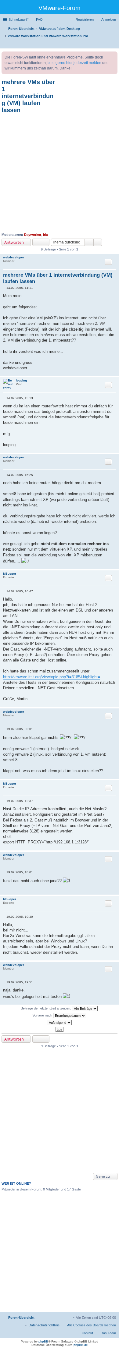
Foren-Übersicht (21, 1317)
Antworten (14, 242)
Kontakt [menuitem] (87, 1333)
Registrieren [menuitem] (85, 19)
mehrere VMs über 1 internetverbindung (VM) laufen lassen (28, 96)
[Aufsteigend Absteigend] (59, 1022)
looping (21, 380)
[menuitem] (44, 1325)
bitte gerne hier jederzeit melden (74, 63)
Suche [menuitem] (114, 44)
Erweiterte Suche (98, 242)
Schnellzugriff (18, 19)
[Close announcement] (112, 56)
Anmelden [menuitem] (108, 19)
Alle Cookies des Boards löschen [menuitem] (91, 1325)
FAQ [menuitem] (39, 19)
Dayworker (32, 234)
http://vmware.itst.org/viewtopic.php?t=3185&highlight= (51, 677)
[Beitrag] (4, 287)
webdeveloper (13, 257)
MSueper (9, 573)
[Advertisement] (59, 173)
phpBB (43, 1341)
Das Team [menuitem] (108, 1333)
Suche (89, 242)
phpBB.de (81, 1344)
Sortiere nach (42, 1015)
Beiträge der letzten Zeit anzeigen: (46, 1008)
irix (45, 234)
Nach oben (114, 372)
